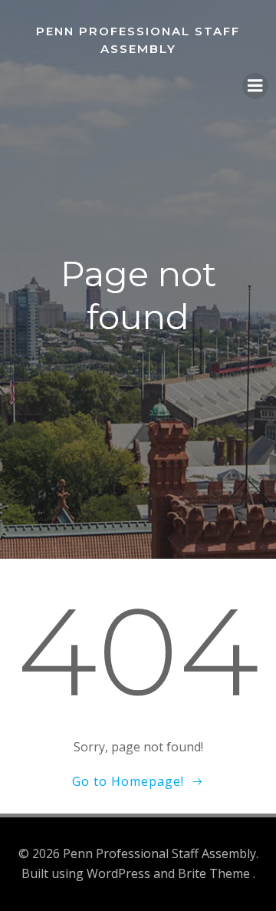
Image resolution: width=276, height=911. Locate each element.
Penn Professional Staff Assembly (138, 40)
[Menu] (255, 86)
